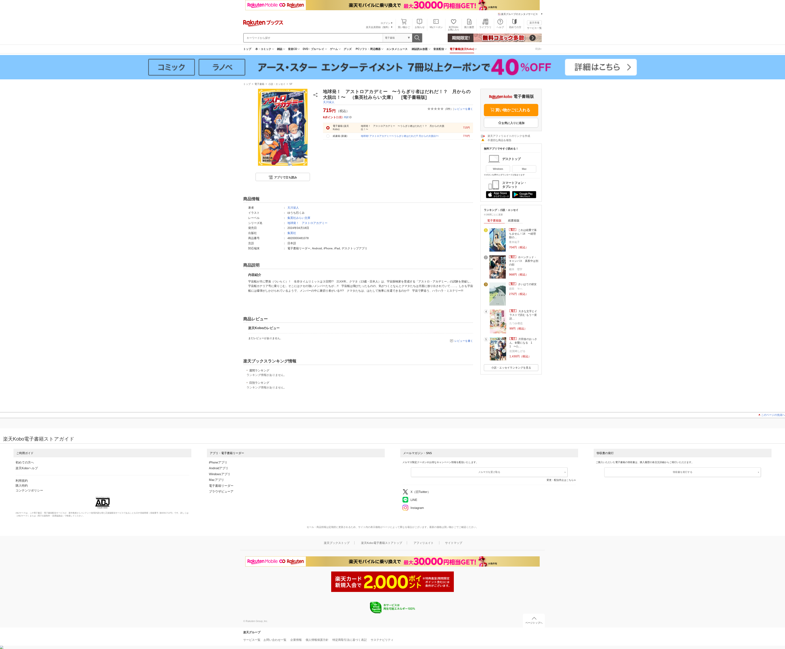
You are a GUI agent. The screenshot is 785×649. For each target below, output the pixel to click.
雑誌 (279, 49)
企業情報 (296, 639)
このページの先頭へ (773, 414)
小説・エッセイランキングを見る (511, 367)
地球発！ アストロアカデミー (307, 223)
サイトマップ (453, 542)
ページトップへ (534, 622)
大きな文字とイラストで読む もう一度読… (523, 315)
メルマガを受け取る (489, 472)
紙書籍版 (513, 220)
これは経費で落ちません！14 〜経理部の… (523, 233)
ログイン (385, 23)
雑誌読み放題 (420, 49)
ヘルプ (500, 27)
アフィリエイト (424, 542)
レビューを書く (463, 108)
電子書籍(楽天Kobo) (462, 49)
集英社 (291, 233)
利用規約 (22, 480)
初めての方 (515, 27)
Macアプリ (216, 479)
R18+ (538, 49)
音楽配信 (438, 49)
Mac (524, 169)
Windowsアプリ (219, 474)
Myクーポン (436, 27)
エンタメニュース (397, 49)
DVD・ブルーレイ (313, 49)
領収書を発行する (682, 472)
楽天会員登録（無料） (378, 27)
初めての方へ (25, 462)
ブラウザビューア (221, 491)
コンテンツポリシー (29, 490)
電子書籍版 (494, 220)
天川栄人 (328, 102)
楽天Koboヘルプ (27, 468)
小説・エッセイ (276, 84)
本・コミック (263, 49)
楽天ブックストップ (337, 542)
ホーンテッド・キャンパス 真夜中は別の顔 (523, 261)
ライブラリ (485, 27)
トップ (247, 49)
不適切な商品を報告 (499, 140)
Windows (498, 169)
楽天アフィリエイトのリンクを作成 (509, 135)
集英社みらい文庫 (298, 217)
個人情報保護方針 (317, 639)
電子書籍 (259, 84)
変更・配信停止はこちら (560, 480)
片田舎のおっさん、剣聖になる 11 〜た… (523, 342)
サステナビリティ (382, 639)
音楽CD (292, 49)
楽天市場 (534, 22)
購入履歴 (469, 27)
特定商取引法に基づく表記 (349, 639)
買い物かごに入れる (512, 110)
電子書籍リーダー (221, 485)
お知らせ (420, 27)
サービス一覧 (534, 28)
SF (290, 84)
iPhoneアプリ (218, 462)
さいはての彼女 (527, 284)
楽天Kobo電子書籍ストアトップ (381, 542)
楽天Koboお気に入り (453, 28)
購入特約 (22, 485)
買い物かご (404, 27)
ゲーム (334, 49)
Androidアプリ (218, 468)
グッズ (348, 49)
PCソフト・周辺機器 (368, 49)
